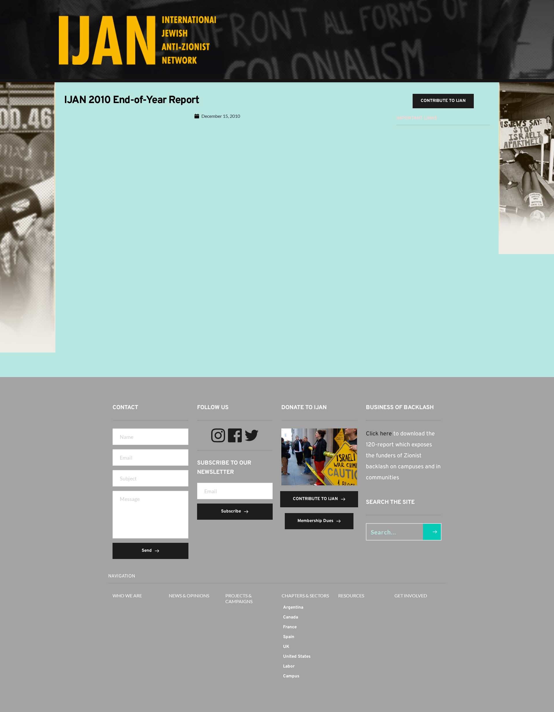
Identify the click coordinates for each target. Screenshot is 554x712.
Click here (379, 434)
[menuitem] (305, 607)
